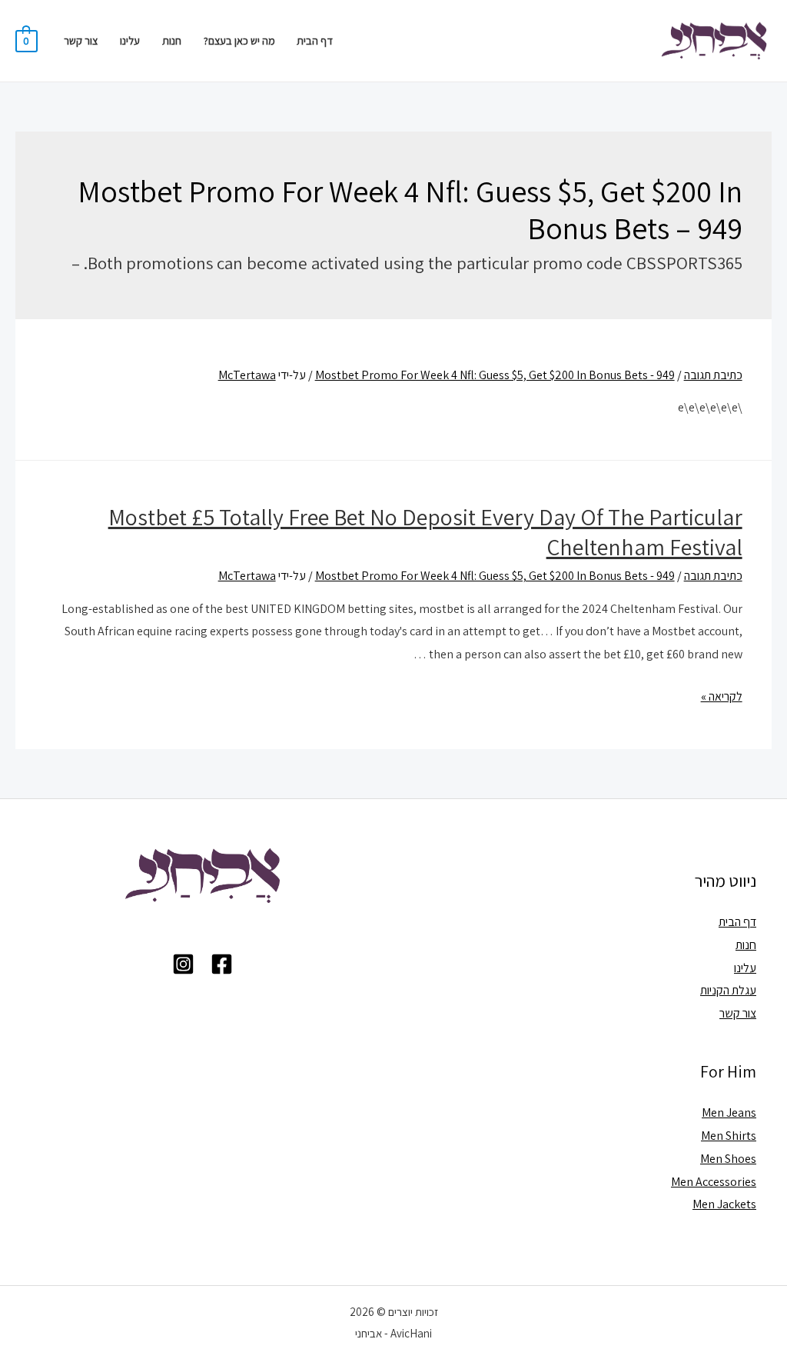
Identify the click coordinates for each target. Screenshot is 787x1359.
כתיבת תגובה (713, 375)
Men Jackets (724, 1204)
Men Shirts (728, 1136)
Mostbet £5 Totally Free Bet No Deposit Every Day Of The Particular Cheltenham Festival (425, 531)
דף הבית (315, 40)
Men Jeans (729, 1112)
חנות (171, 40)
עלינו (130, 40)
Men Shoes (728, 1159)
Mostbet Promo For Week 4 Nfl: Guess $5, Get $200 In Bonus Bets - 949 (495, 375)
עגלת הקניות (728, 990)
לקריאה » (721, 696)
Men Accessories (713, 1182)
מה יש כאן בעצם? (239, 40)
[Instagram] (183, 964)
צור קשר (81, 40)
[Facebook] (222, 964)
